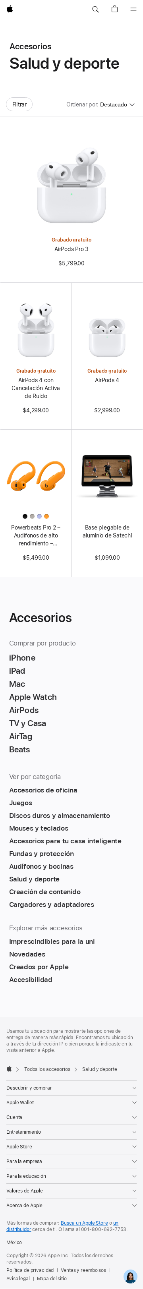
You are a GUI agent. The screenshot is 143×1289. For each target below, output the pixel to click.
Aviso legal (18, 1278)
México (14, 1242)
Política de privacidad (30, 1270)
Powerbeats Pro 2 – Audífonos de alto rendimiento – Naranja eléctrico (35, 535)
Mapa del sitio (52, 1278)
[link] (130, 1276)
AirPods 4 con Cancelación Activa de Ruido (36, 388)
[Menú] (133, 9)
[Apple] (9, 1068)
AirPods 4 (107, 380)
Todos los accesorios (47, 1069)
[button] (95, 9)
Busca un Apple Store (84, 1223)
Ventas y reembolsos (83, 1270)
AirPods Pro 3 (71, 249)
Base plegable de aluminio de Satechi (107, 531)
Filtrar (19, 104)
